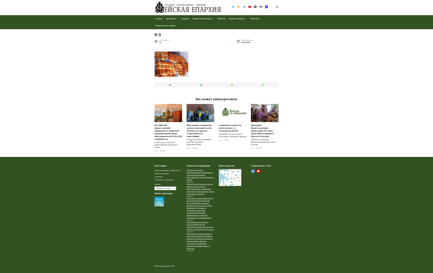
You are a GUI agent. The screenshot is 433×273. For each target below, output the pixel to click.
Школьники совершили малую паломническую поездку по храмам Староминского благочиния (199, 131)
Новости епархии (161, 174)
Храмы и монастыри (202, 19)
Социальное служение (163, 180)
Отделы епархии (236, 19)
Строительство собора (165, 26)
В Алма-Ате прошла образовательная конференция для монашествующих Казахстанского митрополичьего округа (200, 175)
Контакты (254, 19)
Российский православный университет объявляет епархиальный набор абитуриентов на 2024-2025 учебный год (168, 132)
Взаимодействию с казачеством (167, 170)
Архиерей (170, 19)
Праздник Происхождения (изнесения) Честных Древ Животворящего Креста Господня (262, 131)
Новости (221, 19)
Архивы (157, 184)
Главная (159, 19)
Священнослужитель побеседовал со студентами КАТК (230, 128)
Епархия (185, 19)
